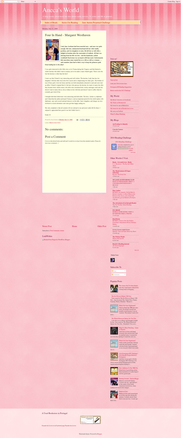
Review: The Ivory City (119, 174)
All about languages (118, 246)
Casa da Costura (118, 129)
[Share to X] (85, 120)
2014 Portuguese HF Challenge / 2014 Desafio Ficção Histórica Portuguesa (128, 355)
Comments (116, 275)
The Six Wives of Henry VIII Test (121, 296)
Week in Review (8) (118, 238)
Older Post (102, 226)
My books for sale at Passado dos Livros (121, 108)
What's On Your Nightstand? (127, 305)
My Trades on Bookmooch (118, 103)
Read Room (116, 219)
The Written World (119, 237)
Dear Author (117, 190)
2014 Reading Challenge (123, 142)
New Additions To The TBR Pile (128, 368)
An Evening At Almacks (120, 124)
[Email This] (81, 120)
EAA (59, 123)
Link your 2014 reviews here (118, 83)
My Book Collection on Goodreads (120, 100)
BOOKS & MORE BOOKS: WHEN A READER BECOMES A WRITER (123, 213)
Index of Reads (51, 22)
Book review (53, 123)
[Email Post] (77, 120)
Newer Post (47, 226)
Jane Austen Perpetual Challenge (96, 22)
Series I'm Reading (70, 22)
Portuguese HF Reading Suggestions (121, 87)
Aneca (119, 145)
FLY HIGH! (116, 210)
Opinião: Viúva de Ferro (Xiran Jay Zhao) (124, 231)
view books (133, 152)
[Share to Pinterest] (89, 120)
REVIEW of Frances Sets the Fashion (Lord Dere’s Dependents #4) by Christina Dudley (124, 222)
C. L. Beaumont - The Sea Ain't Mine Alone (123, 165)
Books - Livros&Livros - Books (122, 162)
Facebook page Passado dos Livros (66, 426)
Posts (114, 271)
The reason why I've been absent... (129, 286)
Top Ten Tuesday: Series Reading (122, 205)
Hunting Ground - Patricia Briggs (129, 379)
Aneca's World (60, 9)
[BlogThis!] (83, 120)
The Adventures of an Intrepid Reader (124, 203)
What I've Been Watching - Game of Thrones (128, 329)
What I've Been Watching (117, 114)
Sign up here (114, 80)
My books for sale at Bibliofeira (119, 105)
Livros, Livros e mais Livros (121, 230)
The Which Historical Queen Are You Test (124, 318)
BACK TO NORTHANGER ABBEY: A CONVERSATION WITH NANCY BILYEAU (123, 183)
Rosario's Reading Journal (121, 244)
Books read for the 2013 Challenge (120, 90)
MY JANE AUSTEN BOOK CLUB (123, 180)
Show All (137, 250)
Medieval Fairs (123, 391)
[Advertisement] (74, 209)
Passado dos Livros (47, 426)
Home (74, 226)
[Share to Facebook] (87, 120)
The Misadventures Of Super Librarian (122, 172)
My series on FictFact (116, 111)
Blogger (99, 434)
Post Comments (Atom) (57, 231)
